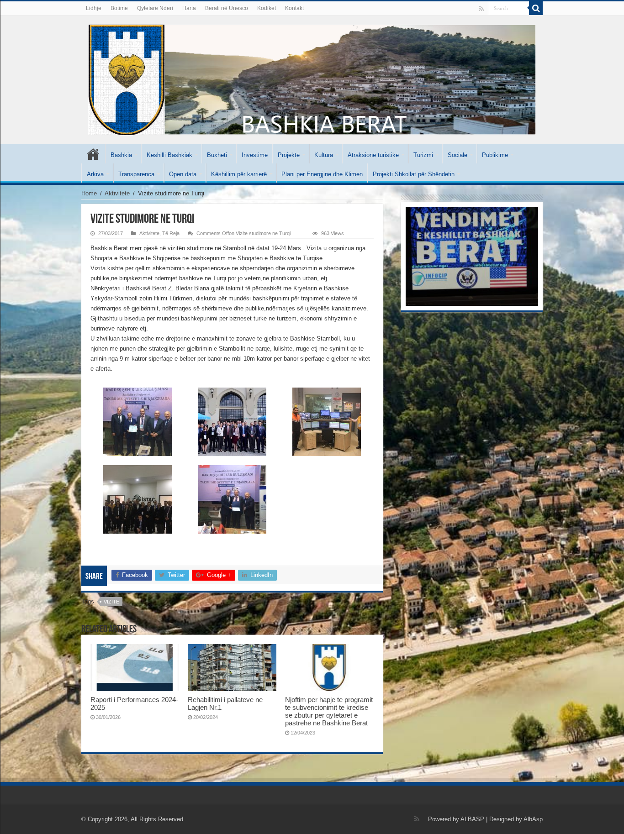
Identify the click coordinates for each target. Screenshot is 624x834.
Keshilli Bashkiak (169, 155)
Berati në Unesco (226, 8)
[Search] (536, 8)
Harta (189, 8)
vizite (111, 601)
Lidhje (93, 8)
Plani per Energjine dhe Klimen (322, 174)
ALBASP (472, 819)
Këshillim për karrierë (239, 174)
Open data (182, 174)
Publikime (495, 155)
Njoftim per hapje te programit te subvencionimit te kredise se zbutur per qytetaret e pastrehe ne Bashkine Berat (329, 711)
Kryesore (93, 153)
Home (89, 193)
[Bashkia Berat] (312, 78)
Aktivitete (117, 193)
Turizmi (423, 155)
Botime (119, 8)
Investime (255, 155)
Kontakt (294, 8)
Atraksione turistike (373, 155)
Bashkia (121, 155)
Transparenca (136, 174)
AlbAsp (533, 819)
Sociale (457, 155)
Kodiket (266, 8)
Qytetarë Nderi (155, 8)
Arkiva (95, 174)
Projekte (289, 155)
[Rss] (481, 8)
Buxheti (217, 155)
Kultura (323, 155)
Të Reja (171, 233)
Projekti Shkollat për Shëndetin (414, 174)
